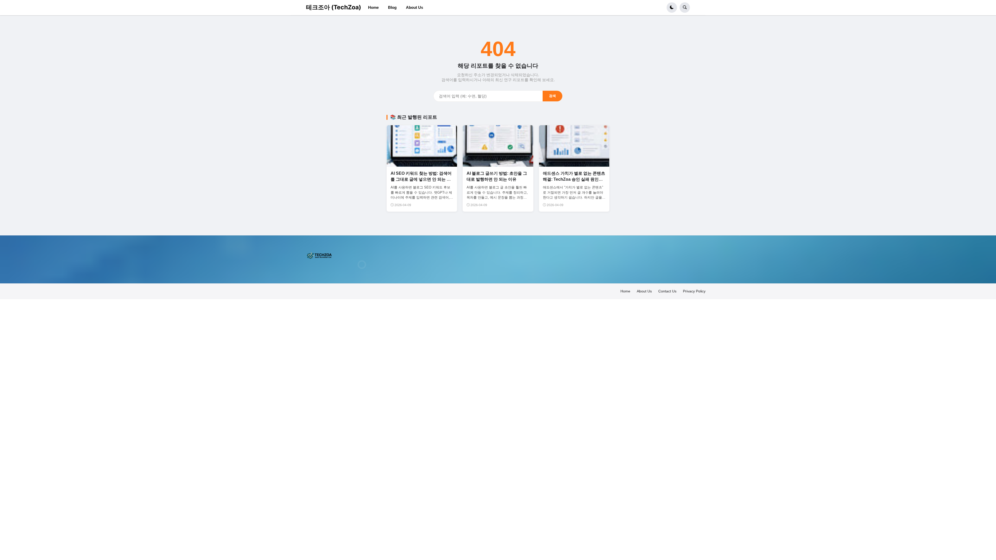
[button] (672, 7)
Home (625, 291)
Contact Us (667, 291)
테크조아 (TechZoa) (333, 7)
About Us (644, 291)
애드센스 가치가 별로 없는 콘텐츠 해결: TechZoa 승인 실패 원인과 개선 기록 (574, 179)
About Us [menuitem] (414, 7)
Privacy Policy (694, 291)
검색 (552, 96)
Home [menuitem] (373, 7)
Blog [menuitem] (392, 7)
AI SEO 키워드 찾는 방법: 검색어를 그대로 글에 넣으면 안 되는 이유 (421, 179)
